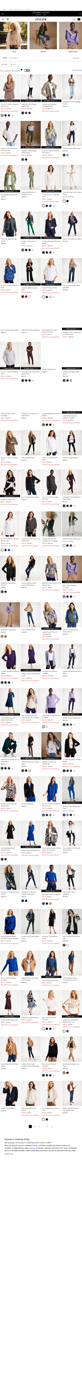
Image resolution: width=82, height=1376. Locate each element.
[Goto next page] (51, 1126)
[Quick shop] (12, 115)
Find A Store (77, 70)
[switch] (27, 70)
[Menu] (2, 19)
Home (5, 58)
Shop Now (38, 14)
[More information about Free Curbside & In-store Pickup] (21, 69)
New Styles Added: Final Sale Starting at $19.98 (41, 12)
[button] (79, 19)
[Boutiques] (7, 19)
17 (47, 1126)
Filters (5, 64)
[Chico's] (41, 19)
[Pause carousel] (80, 14)
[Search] (74, 19)
